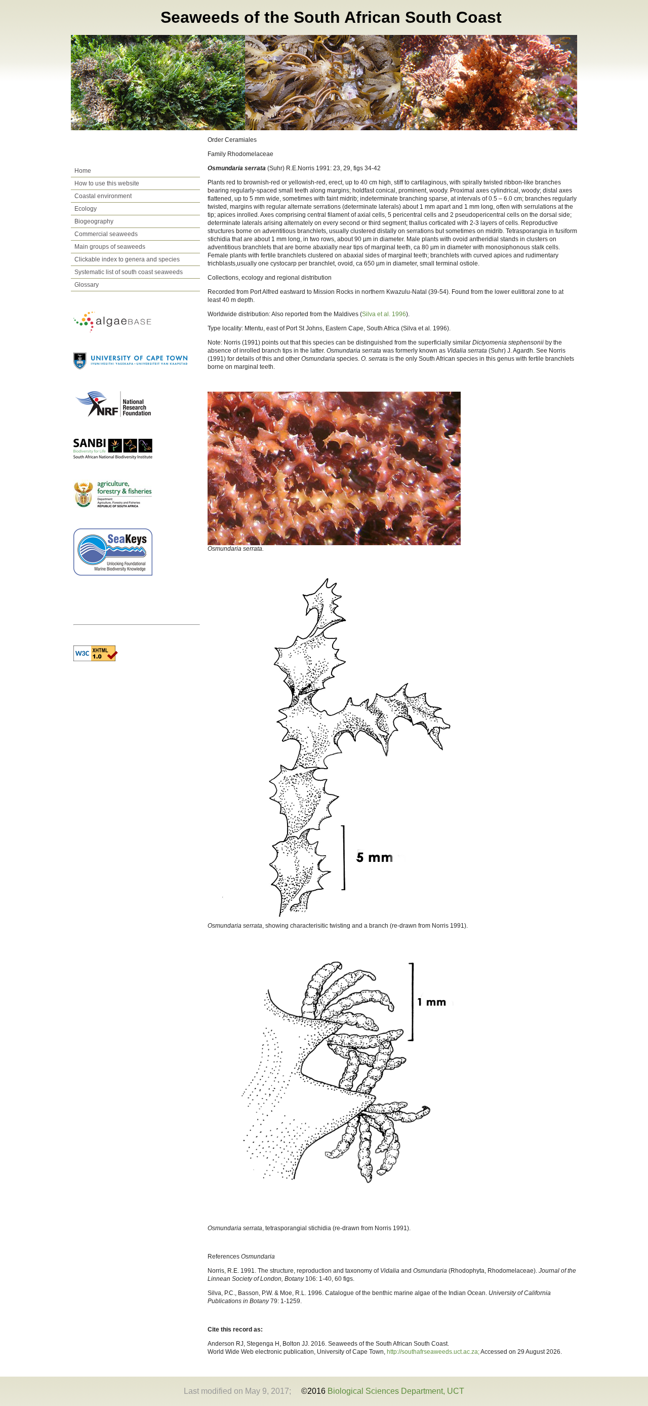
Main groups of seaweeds (109, 246)
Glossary (86, 284)
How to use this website (106, 183)
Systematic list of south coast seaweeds (128, 272)
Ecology (85, 208)
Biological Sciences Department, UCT (396, 1391)
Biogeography (93, 221)
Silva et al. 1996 (384, 314)
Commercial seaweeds (106, 234)
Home (82, 170)
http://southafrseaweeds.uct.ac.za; (433, 1351)
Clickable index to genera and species (127, 259)
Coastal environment (103, 196)
